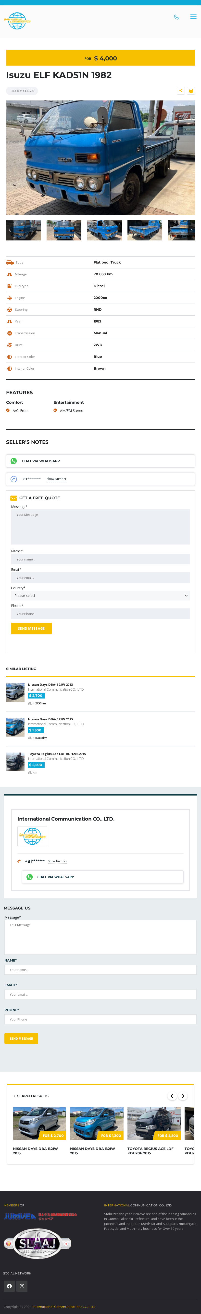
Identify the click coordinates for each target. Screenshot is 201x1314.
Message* (19, 506)
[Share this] (181, 91)
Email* (16, 569)
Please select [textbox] (24, 595)
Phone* (17, 605)
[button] (9, 230)
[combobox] (100, 596)
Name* (17, 551)
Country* (18, 588)
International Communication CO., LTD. (63, 1307)
